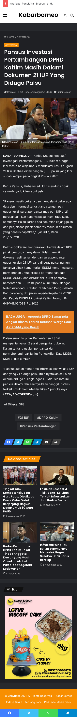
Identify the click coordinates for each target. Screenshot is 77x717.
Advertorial (23, 36)
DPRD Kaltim (48, 418)
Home (11, 36)
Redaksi (11, 91)
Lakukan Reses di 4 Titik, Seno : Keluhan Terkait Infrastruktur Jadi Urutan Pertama (55, 494)
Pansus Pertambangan (39, 426)
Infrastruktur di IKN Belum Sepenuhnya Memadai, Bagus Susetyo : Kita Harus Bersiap (54, 552)
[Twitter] (17, 442)
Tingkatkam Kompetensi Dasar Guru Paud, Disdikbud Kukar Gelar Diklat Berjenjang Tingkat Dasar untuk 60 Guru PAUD (18, 500)
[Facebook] (7, 442)
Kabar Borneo (64, 695)
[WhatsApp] (26, 442)
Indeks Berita (14, 702)
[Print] (55, 442)
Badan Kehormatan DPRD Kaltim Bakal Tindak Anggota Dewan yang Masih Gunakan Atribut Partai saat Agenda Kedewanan (17, 557)
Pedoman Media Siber (57, 702)
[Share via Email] (45, 442)
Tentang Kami (33, 702)
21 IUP (24, 418)
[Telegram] (36, 442)
